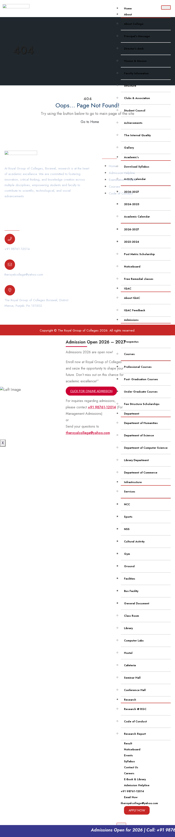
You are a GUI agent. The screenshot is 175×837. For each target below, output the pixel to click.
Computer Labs (134, 640)
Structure (130, 86)
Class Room (131, 616)
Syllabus (129, 761)
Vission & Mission (135, 61)
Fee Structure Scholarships (141, 404)
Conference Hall (135, 690)
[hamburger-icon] (166, 7)
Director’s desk (134, 49)
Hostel (128, 653)
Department (131, 414)
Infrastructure (133, 482)
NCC (127, 504)
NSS (127, 529)
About (128, 14)
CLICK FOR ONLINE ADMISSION (91, 391)
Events (128, 755)
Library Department (136, 460)
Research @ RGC (135, 709)
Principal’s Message (137, 36)
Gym (127, 554)
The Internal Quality (137, 135)
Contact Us (131, 767)
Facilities (129, 579)
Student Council (134, 110)
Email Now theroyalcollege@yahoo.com (139, 800)
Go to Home (89, 121)
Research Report (135, 734)
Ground (129, 566)
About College (133, 24)
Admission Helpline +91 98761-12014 (135, 788)
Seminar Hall (132, 678)
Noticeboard (132, 749)
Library (128, 628)
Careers (129, 773)
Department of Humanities (141, 423)
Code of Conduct (135, 721)
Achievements (133, 123)
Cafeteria (130, 665)
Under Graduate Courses (141, 392)
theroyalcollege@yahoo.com (23, 274)
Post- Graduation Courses (141, 379)
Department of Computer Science (146, 448)
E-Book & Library (135, 779)
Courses (129, 354)
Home (128, 8)
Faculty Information (136, 73)
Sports (128, 517)
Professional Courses (138, 367)
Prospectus (131, 342)
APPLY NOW (137, 810)
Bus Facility (131, 591)
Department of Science (139, 435)
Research (130, 700)
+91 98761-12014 (17, 249)
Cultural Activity (134, 541)
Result (128, 743)
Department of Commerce (140, 472)
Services (129, 491)
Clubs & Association (137, 98)
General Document (136, 603)
